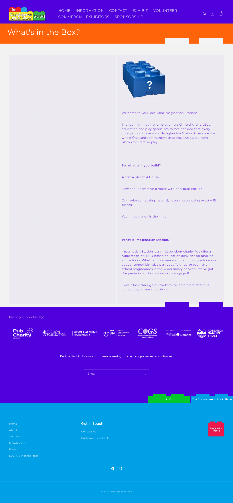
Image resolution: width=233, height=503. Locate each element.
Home (13, 423)
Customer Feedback (95, 438)
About (13, 430)
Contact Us (88, 431)
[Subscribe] (145, 374)
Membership (17, 443)
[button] (205, 14)
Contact (14, 436)
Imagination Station (121, 491)
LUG (168, 399)
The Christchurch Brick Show (212, 396)
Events (13, 449)
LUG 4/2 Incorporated (24, 455)
